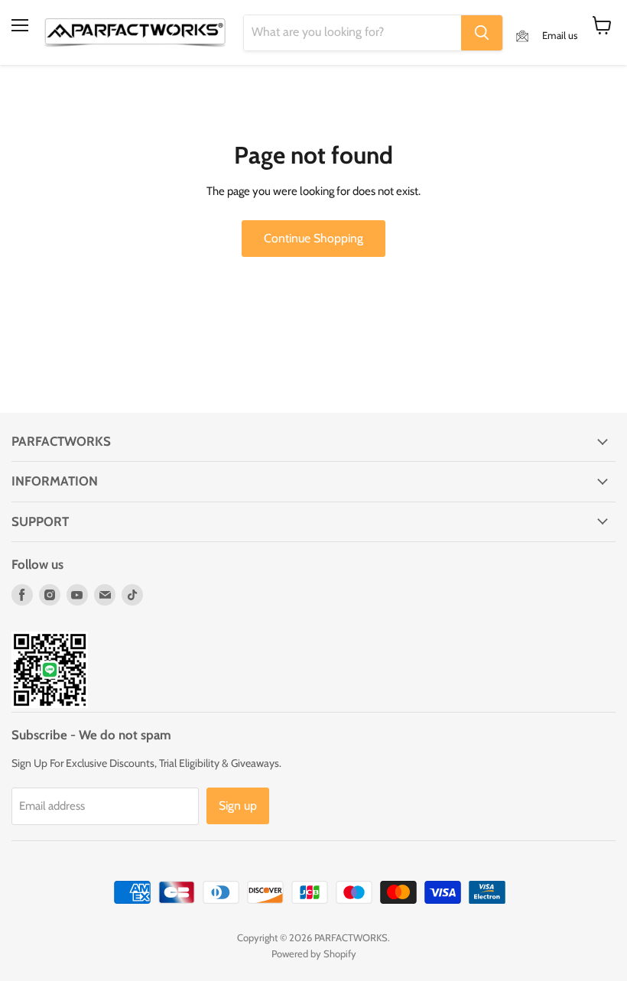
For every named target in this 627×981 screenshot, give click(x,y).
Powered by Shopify (313, 953)
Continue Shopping (313, 238)
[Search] (481, 32)
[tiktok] (132, 595)
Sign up (238, 805)
